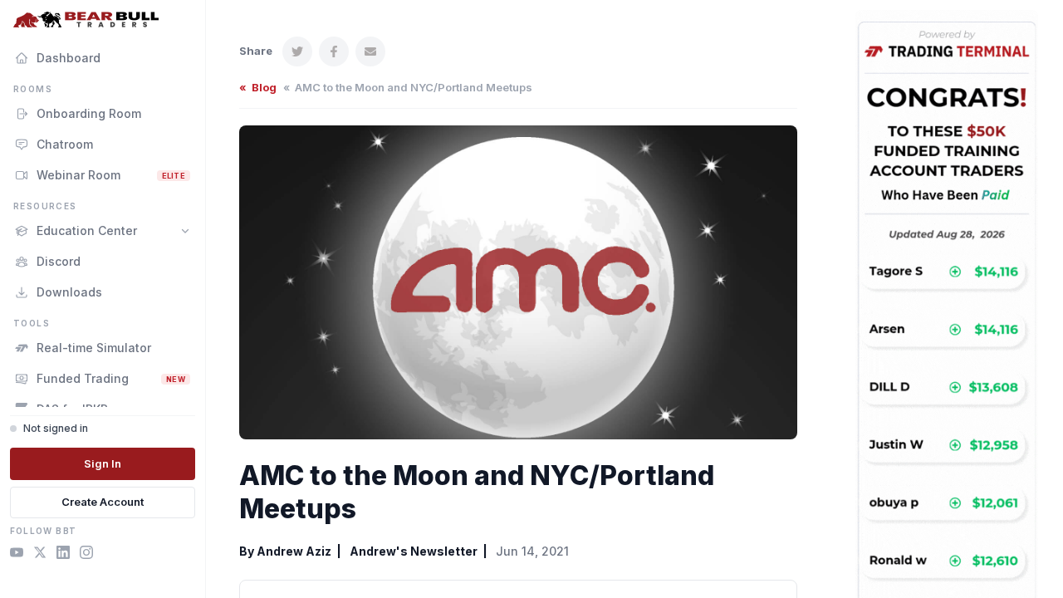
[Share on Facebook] (334, 51)
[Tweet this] (297, 51)
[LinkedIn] (63, 555)
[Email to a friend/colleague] (370, 51)
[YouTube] (16, 555)
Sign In (102, 463)
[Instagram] (86, 555)
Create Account (102, 501)
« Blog (258, 87)
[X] (40, 555)
